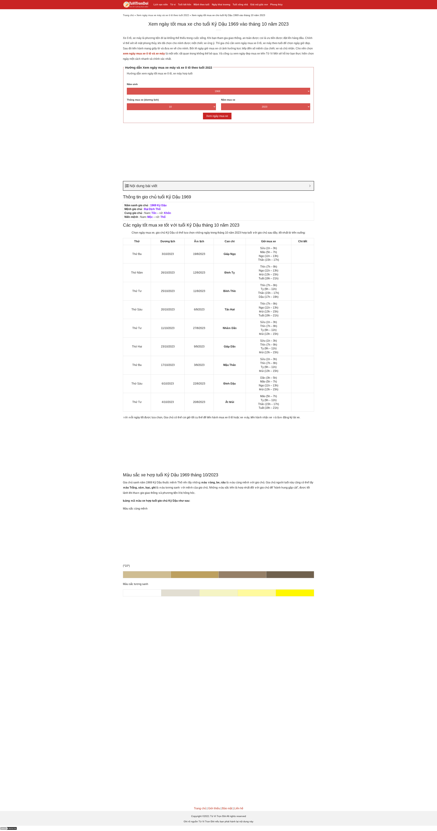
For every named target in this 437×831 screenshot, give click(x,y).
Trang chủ (128, 15)
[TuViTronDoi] (135, 4)
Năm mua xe (228, 99)
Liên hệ (238, 808)
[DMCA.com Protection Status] (8, 828)
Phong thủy (276, 4)
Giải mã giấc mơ (259, 4)
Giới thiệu (214, 808)
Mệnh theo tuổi (201, 4)
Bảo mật (227, 808)
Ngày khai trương (221, 4)
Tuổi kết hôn (184, 4)
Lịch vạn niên (160, 4)
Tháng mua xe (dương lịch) (143, 99)
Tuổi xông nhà (240, 4)
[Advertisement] (218, 150)
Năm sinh (132, 84)
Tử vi (173, 4)
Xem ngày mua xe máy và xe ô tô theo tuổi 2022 (163, 15)
